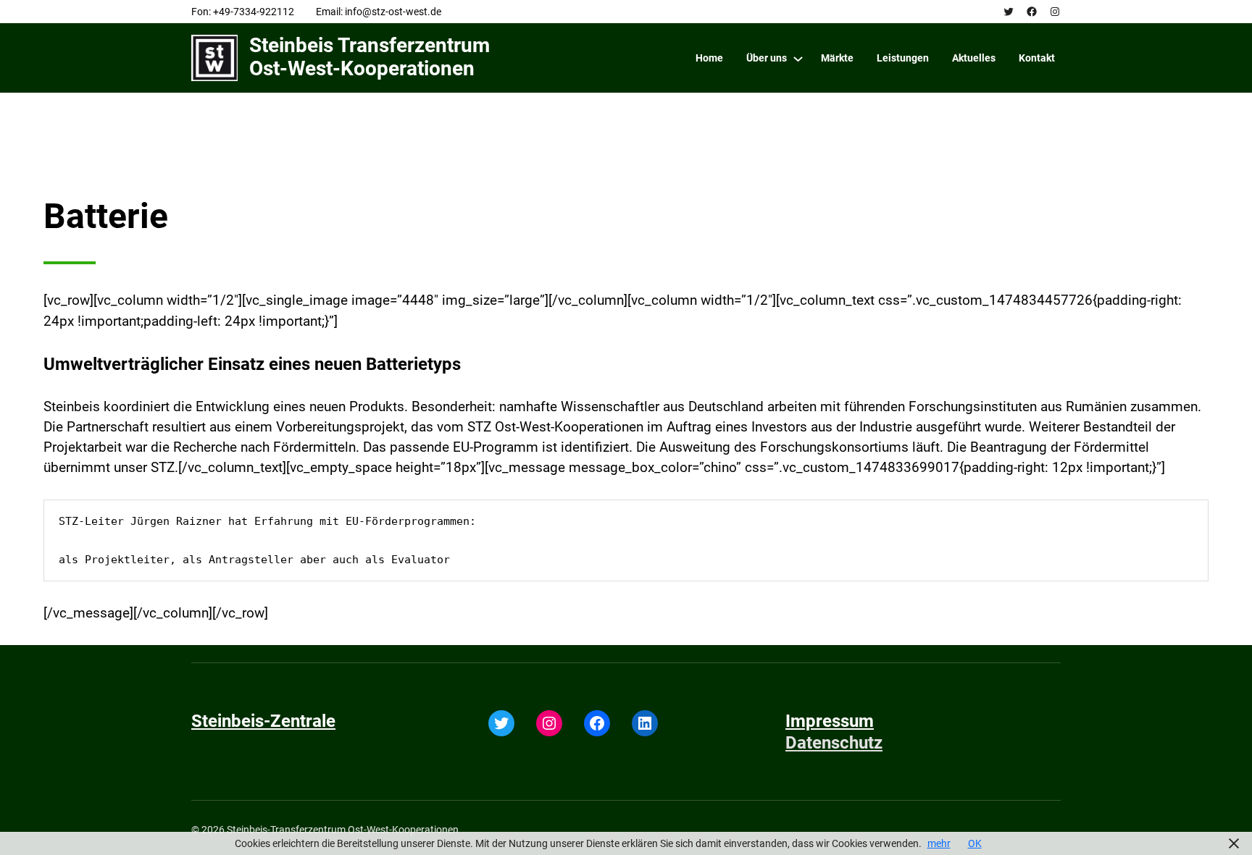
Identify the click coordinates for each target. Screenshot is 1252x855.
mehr (939, 843)
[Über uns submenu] (798, 58)
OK (975, 843)
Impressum (829, 721)
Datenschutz (833, 743)
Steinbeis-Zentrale (263, 721)
